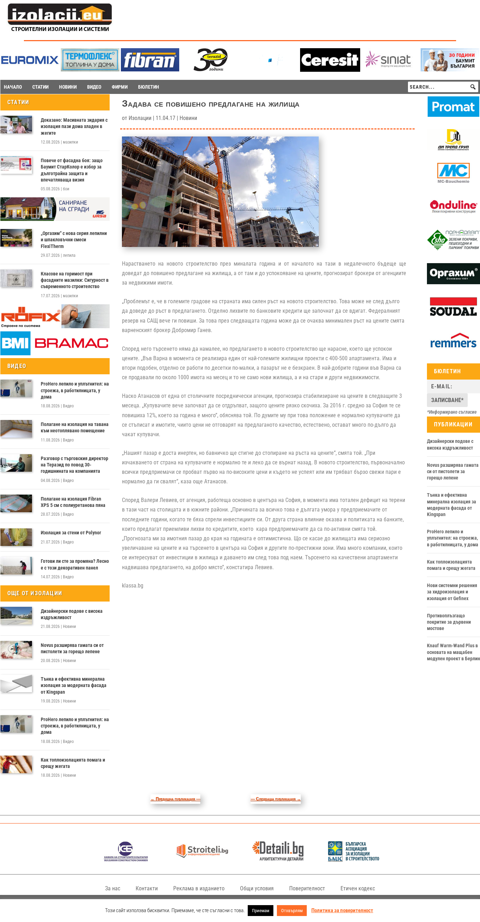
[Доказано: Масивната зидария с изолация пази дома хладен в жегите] (16, 124)
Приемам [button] (260, 910)
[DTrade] (453, 148)
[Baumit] (450, 69)
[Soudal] (453, 316)
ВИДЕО (94, 87)
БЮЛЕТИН (148, 87)
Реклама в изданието (199, 888)
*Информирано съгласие (452, 412)
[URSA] (55, 219)
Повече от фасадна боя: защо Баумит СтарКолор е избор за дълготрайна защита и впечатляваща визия (72, 170)
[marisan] (90, 69)
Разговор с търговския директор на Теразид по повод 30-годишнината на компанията (74, 465)
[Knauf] (270, 69)
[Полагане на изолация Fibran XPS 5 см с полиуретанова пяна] (16, 503)
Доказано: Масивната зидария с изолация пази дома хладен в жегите (74, 126)
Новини (69, 626)
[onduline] (453, 215)
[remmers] (453, 349)
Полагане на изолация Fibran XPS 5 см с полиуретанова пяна (73, 502)
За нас (112, 888)
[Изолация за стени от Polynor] (16, 537)
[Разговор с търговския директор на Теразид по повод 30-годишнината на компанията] (16, 463)
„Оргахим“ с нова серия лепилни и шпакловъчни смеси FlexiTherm (74, 239)
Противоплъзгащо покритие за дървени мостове (449, 622)
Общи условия (257, 888)
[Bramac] (55, 353)
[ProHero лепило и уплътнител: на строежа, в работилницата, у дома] (16, 388)
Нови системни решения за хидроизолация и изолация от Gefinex (452, 592)
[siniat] (390, 69)
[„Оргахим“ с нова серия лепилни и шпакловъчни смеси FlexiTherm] (16, 238)
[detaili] (278, 859)
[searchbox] (443, 87)
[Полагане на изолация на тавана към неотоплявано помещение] (16, 429)
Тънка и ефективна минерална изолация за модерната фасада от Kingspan (73, 685)
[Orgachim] (453, 282)
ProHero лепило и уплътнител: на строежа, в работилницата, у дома (75, 390)
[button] (473, 87)
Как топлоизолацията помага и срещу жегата (73, 763)
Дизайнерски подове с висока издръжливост (72, 614)
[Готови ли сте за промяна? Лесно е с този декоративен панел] (16, 565)
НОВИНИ (68, 87)
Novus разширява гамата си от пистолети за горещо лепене (72, 648)
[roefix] (55, 326)
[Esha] (453, 249)
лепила (69, 255)
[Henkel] (330, 69)
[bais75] (354, 859)
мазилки (70, 142)
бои (66, 188)
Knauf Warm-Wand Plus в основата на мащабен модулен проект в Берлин (453, 652)
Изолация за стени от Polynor (71, 532)
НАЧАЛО (13, 87)
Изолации (140, 118)
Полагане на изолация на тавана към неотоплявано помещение (75, 427)
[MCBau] (453, 182)
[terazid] (210, 69)
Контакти (147, 888)
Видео (68, 405)
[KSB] (126, 859)
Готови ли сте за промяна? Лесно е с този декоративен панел (75, 564)
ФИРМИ (120, 87)
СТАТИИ (40, 87)
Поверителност (307, 888)
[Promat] (453, 115)
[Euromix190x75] (30, 69)
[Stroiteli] (202, 859)
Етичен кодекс (357, 888)
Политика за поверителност (342, 910)
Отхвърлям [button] (292, 910)
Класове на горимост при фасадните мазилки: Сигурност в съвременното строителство (75, 280)
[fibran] (150, 69)
